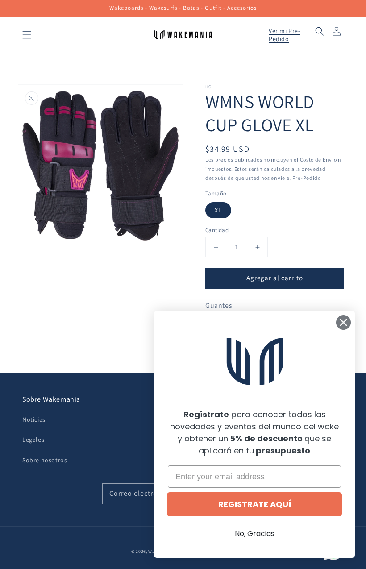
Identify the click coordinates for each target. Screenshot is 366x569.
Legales (33, 440)
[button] (27, 35)
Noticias (34, 419)
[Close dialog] (343, 322)
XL (218, 210)
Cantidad (217, 230)
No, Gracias (254, 533)
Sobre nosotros (44, 460)
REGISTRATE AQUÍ (254, 504)
